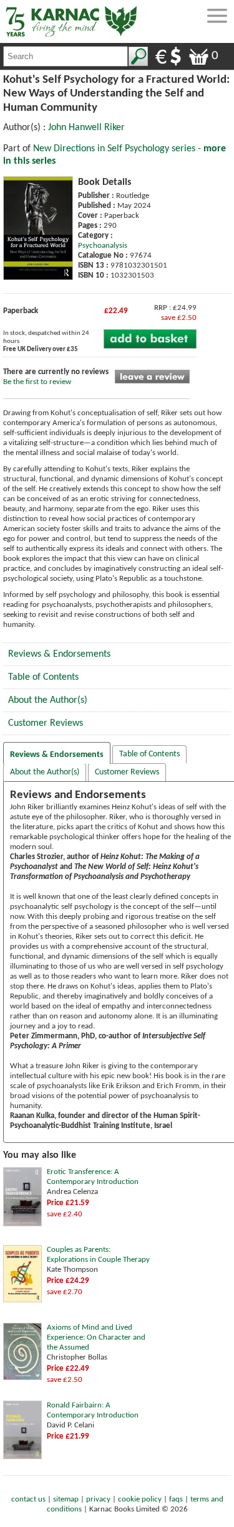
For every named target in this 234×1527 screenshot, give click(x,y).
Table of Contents (43, 677)
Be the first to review (37, 382)
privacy (98, 1499)
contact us (28, 1499)
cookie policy (140, 1499)
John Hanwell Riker (86, 128)
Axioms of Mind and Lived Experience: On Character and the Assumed (96, 1337)
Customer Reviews (45, 723)
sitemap (66, 1499)
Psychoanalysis (102, 246)
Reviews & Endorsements (59, 654)
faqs (176, 1499)
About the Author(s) (47, 700)
